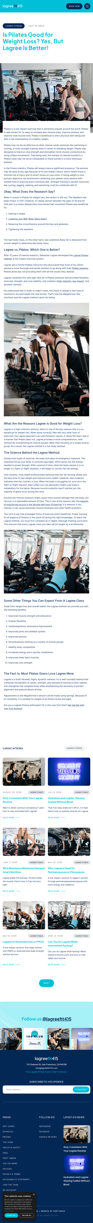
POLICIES (7, 1169)
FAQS (5, 1153)
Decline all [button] (26, 1215)
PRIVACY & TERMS (11, 1174)
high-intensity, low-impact (70, 281)
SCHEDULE (8, 1131)
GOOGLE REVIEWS (48, 1137)
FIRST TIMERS (9, 1158)
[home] (12, 6)
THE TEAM (8, 1142)
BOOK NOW (74, 6)
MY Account (9, 1190)
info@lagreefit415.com (47, 1068)
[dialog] (19, 1206)
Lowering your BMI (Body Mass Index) (27, 219)
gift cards (9, 1126)
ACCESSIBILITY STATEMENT (16, 1179)
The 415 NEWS (10, 1163)
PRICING (7, 1137)
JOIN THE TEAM (10, 1185)
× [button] (34, 1194)
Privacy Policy (9, 1211)
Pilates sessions (80, 268)
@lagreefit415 (56, 1018)
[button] (87, 6)
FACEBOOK (44, 1131)
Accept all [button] (11, 1215)
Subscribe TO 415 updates (46, 1081)
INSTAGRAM (45, 1126)
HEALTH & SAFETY (12, 1147)
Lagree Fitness (13, 26)
